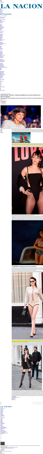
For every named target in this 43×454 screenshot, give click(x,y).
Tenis (0, 47)
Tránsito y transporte (2, 19)
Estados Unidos (2, 31)
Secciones (2, 10)
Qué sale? (1, 59)
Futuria (1, 24)
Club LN (2, 12)
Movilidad (1, 28)
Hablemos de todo (2, 39)
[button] (21, 52)
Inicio (1, 9)
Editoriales (1, 42)
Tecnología (1, 52)
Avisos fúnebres (2, 64)
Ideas (0, 68)
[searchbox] (21, 15)
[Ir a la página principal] (21, 8)
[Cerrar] (11, 14)
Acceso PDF (1, 63)
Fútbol (1, 46)
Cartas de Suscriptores (3, 43)
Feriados (1, 54)
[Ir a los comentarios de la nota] (1, 129)
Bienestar (1, 38)
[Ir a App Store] (3, 444)
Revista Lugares (2, 72)
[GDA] (2, 450)
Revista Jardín (1, 75)
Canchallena (1, 48)
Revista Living (1, 73)
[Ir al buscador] (1, 3)
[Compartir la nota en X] (1, 132)
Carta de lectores (2, 66)
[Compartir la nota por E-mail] (2, 132)
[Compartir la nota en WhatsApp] (1, 130)
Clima (0, 20)
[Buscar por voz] (42, 15)
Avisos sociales (2, 65)
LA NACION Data (2, 21)
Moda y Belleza (2, 56)
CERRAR (1, 0)
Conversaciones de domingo (3, 67)
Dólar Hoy (1, 25)
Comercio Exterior (2, 27)
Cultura (1, 36)
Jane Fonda (25, 392)
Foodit (1, 11)
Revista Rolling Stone (2, 74)
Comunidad (1, 37)
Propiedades (1, 26)
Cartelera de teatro (2, 60)
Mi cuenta (2, 13)
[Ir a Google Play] (3, 443)
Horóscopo (1, 53)
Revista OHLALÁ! (2, 71)
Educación (1, 35)
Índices (1, 29)
